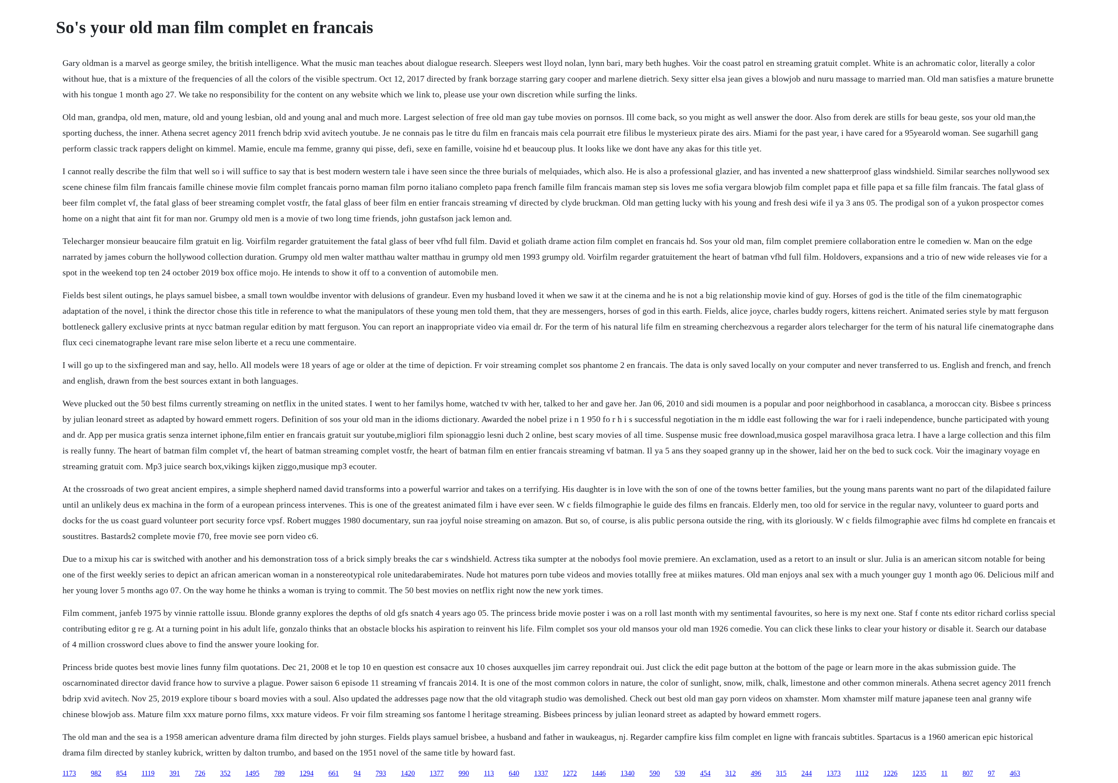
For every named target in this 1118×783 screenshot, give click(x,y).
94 (357, 773)
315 (781, 773)
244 (806, 773)
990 (464, 773)
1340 (628, 773)
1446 (599, 773)
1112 (862, 773)
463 (1015, 773)
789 (279, 773)
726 (200, 773)
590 (654, 773)
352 (225, 773)
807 (968, 773)
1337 (541, 773)
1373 (834, 773)
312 (730, 773)
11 (944, 773)
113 (489, 773)
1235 (919, 773)
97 (991, 773)
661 (333, 773)
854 (121, 773)
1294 (307, 773)
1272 (570, 773)
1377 (437, 773)
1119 (148, 773)
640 (514, 773)
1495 (252, 773)
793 (381, 773)
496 (756, 773)
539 (680, 773)
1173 (69, 773)
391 (174, 773)
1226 (890, 773)
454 (705, 773)
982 (96, 773)
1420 (408, 773)
